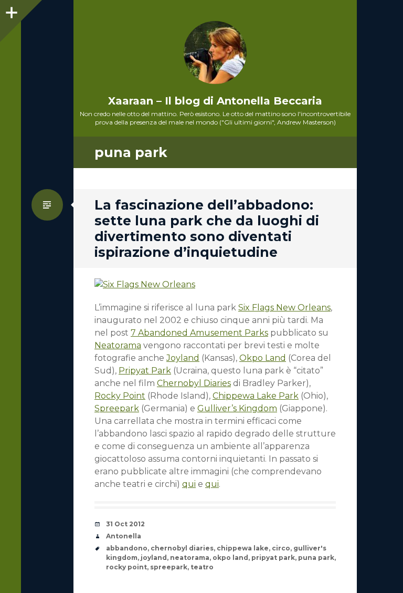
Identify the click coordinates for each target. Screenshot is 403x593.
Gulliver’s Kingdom (237, 408)
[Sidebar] (10, 10)
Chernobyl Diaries (194, 383)
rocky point (126, 567)
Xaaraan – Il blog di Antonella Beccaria (215, 101)
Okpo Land (262, 358)
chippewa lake (243, 548)
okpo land (230, 557)
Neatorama (117, 345)
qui (189, 484)
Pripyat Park (145, 371)
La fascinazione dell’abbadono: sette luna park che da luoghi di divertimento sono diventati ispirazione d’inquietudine (206, 228)
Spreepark (116, 408)
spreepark (168, 567)
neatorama (189, 557)
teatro (202, 567)
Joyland (182, 358)
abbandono (126, 548)
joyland (154, 557)
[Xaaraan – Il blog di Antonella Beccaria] (215, 52)
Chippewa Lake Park (256, 396)
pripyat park (273, 557)
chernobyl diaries (182, 548)
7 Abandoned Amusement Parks (199, 333)
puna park (316, 557)
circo (281, 548)
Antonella (123, 536)
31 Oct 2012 (125, 524)
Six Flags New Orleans (284, 308)
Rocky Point (119, 396)
